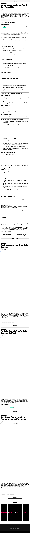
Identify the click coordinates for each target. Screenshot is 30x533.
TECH (15, 528)
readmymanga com (8, 231)
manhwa (4, 27)
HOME (11, 528)
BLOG (13, 528)
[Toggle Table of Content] (8, 20)
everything (20, 401)
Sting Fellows (5, 249)
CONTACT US (18, 528)
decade (22, 313)
